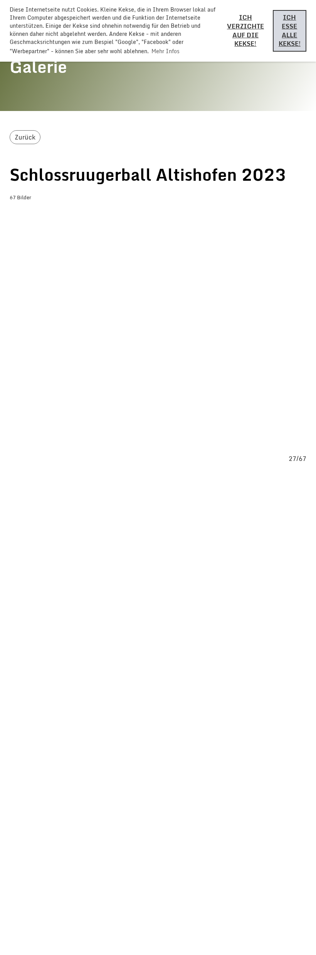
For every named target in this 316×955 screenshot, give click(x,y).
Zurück (25, 137)
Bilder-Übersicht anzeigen (65, 213)
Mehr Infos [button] (165, 51)
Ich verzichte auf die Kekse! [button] (245, 30)
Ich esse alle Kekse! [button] (290, 30)
